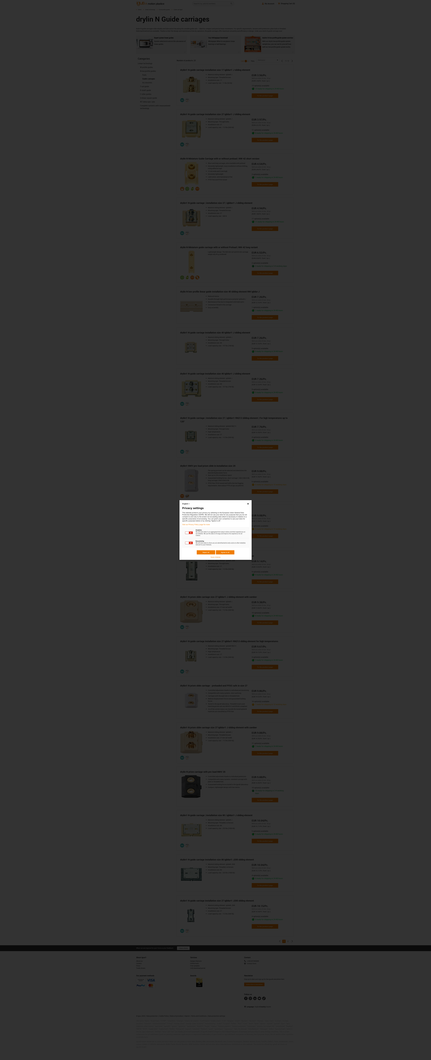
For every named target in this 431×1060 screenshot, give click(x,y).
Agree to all (225, 552)
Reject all (206, 552)
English (185, 504)
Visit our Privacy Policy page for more (196, 524)
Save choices (215, 557)
